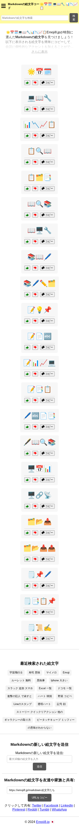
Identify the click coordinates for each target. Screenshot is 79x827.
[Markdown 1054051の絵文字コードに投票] (27, 479)
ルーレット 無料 (21, 680)
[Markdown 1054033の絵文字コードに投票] (27, 347)
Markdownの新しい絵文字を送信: (39, 753)
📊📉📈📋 (39, 124)
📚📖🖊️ (39, 257)
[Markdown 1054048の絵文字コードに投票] (27, 241)
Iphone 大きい (59, 680)
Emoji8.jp (43, 822)
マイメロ (51, 672)
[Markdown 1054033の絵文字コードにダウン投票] (35, 347)
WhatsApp (59, 809)
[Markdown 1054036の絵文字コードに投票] (27, 612)
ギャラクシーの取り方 (17, 719)
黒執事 (41, 680)
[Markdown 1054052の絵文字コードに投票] (27, 162)
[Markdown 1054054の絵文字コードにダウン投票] (35, 400)
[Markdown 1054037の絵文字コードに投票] (27, 453)
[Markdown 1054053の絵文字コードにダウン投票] (35, 532)
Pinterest (18, 809)
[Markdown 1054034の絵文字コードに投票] (27, 294)
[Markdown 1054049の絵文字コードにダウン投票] (35, 585)
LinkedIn (67, 805)
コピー (48, 82)
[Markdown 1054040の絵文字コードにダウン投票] (35, 506)
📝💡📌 (39, 309)
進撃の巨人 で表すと (19, 696)
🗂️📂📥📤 (39, 548)
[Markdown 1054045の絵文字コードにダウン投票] (35, 426)
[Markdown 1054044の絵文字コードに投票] (27, 215)
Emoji (66, 672)
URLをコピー (39, 797)
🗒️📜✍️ (39, 627)
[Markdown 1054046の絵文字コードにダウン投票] (35, 373)
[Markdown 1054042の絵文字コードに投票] (27, 135)
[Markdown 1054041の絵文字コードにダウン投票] (35, 638)
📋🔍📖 (39, 151)
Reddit (32, 809)
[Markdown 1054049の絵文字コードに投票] (27, 585)
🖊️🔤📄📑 (39, 415)
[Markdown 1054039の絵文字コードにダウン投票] (35, 321)
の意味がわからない (39, 727)
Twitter (37, 805)
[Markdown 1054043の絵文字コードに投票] (27, 82)
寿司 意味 (34, 672)
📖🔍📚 (39, 204)
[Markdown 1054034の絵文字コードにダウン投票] (35, 294)
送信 (39, 766)
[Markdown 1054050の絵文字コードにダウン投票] (35, 268)
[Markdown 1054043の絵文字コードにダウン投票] (35, 82)
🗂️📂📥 (39, 521)
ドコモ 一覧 (65, 688)
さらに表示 (39, 51)
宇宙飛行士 (16, 672)
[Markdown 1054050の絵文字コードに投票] (27, 268)
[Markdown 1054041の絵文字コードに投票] (27, 638)
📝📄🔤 (39, 336)
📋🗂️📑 (39, 177)
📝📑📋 (39, 389)
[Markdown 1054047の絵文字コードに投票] (27, 188)
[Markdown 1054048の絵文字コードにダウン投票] (35, 241)
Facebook (51, 805)
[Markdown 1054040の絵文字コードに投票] (27, 506)
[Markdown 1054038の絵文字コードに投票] (27, 559)
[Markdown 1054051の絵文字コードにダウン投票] (35, 479)
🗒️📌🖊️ (39, 574)
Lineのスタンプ (23, 704)
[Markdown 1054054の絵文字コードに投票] (27, 400)
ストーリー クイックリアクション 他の (39, 711)
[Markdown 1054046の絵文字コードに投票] (27, 373)
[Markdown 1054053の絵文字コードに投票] (27, 532)
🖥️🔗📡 (39, 495)
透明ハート (44, 704)
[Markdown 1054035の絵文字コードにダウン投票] (35, 109)
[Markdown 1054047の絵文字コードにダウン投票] (35, 188)
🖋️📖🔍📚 (39, 442)
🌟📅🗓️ (39, 71)
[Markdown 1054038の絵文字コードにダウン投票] (35, 559)
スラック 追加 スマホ (20, 688)
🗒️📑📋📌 (39, 601)
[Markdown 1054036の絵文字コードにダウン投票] (35, 612)
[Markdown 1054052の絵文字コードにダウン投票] (35, 162)
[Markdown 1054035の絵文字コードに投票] (27, 109)
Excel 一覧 (45, 688)
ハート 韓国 (45, 696)
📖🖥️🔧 (39, 230)
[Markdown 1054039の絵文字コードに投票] (27, 321)
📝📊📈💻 (39, 362)
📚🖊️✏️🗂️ (39, 283)
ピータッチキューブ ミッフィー (56, 719)
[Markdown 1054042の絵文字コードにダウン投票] (35, 135)
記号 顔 (61, 704)
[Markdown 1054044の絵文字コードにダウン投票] (35, 215)
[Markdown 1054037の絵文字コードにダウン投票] (35, 453)
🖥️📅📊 (39, 468)
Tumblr (44, 809)
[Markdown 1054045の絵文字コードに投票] (27, 426)
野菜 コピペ (65, 696)
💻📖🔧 (39, 98)
